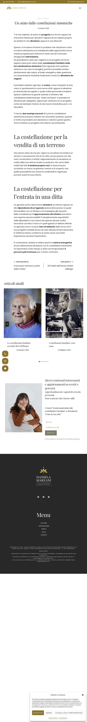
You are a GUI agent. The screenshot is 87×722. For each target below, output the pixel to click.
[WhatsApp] (5, 368)
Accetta (38, 713)
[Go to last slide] (7, 324)
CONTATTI (44, 535)
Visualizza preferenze (69, 713)
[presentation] (22, 313)
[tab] (39, 361)
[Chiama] (5, 354)
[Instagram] (43, 497)
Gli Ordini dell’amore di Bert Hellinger (60, 265)
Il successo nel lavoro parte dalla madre (27, 265)
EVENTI (43, 529)
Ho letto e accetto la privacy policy (63, 439)
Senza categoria (43, 18)
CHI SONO (44, 523)
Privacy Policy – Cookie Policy (58, 718)
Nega (49, 713)
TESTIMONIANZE (44, 526)
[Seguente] (79, 324)
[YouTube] (48, 497)
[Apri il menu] (80, 8)
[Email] (5, 361)
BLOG (44, 532)
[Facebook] (38, 497)
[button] (83, 695)
